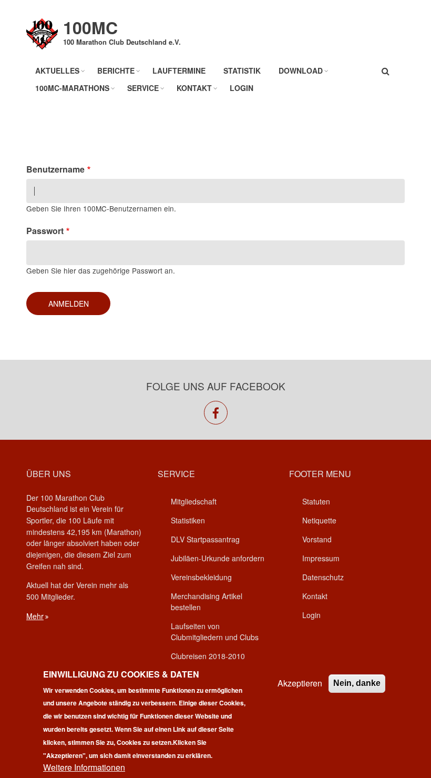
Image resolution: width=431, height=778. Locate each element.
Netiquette (319, 520)
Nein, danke (357, 683)
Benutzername (55, 169)
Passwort (45, 231)
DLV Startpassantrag (205, 539)
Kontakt (194, 88)
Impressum (321, 558)
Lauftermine (179, 70)
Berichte (116, 70)
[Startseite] (42, 33)
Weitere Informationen (84, 767)
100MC (90, 27)
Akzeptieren (300, 683)
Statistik (242, 70)
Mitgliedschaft (194, 501)
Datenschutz (323, 577)
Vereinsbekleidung (201, 577)
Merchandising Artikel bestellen (206, 601)
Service (143, 88)
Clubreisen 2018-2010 (208, 656)
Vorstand (317, 539)
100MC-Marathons (72, 88)
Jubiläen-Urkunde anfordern (217, 558)
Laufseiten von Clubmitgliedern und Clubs (215, 631)
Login (241, 88)
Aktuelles (57, 70)
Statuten (316, 501)
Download (301, 70)
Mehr (35, 616)
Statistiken (188, 520)
